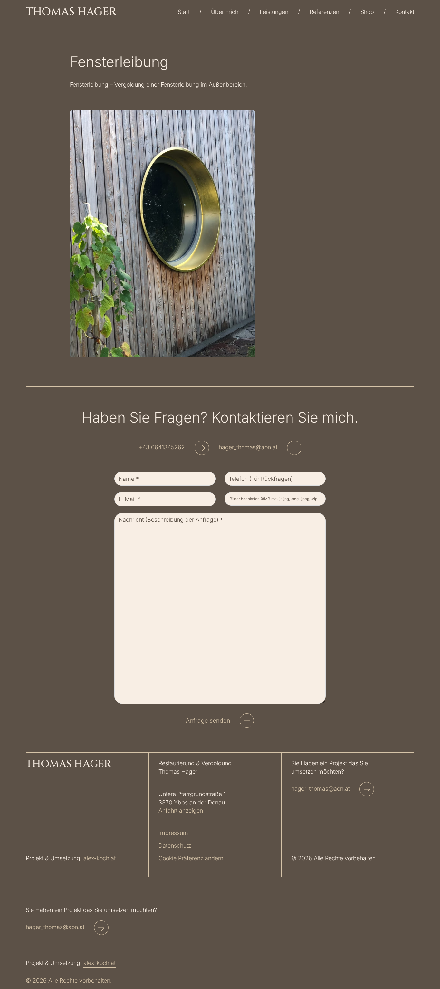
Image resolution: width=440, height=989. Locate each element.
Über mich (224, 11)
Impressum (173, 833)
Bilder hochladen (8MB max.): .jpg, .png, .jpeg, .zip (273, 498)
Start (184, 11)
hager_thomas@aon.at (248, 447)
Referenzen (324, 11)
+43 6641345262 (162, 447)
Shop (367, 11)
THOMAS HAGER (71, 11)
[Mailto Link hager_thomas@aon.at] (294, 449)
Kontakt (404, 11)
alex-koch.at (99, 858)
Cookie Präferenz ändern (190, 858)
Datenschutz (174, 845)
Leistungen (274, 11)
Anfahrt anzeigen (180, 810)
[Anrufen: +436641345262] (202, 449)
